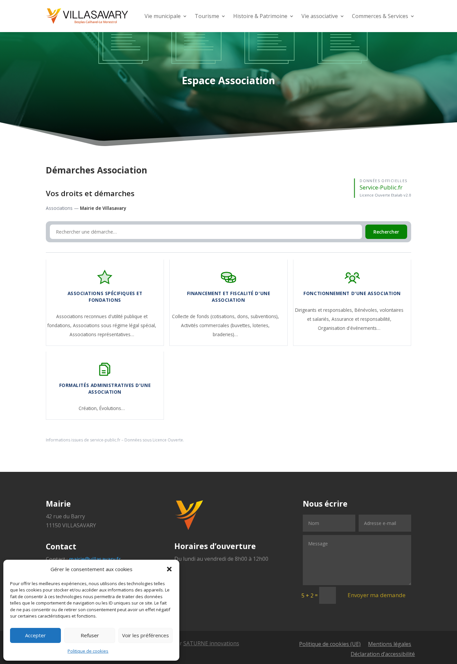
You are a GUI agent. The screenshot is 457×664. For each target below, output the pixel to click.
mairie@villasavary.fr (95, 559)
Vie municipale (163, 16)
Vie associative (319, 16)
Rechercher (386, 232)
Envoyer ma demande (376, 595)
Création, (89, 408)
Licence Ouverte (168, 440)
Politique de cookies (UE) (330, 645)
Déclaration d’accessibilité (383, 655)
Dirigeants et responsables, (325, 310)
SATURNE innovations (211, 643)
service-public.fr (105, 440)
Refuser (90, 635)
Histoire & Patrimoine (260, 16)
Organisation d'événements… (349, 328)
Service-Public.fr (381, 187)
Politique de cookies (88, 651)
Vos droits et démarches (90, 193)
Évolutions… (112, 408)
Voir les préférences (145, 635)
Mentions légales (389, 645)
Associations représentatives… (102, 334)
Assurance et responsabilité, (361, 319)
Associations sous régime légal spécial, (114, 325)
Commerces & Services (380, 16)
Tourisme (207, 16)
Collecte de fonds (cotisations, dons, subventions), (225, 316)
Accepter (35, 635)
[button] (169, 569)
